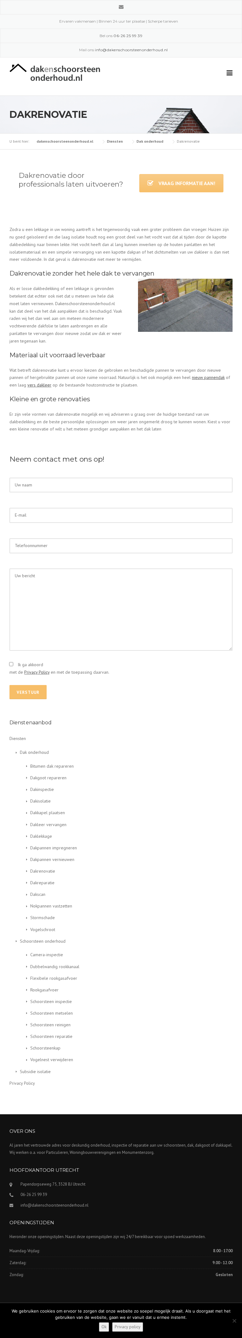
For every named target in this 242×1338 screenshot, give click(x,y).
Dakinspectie (42, 789)
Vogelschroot (42, 929)
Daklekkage (41, 836)
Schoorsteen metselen (51, 1013)
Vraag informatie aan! (186, 183)
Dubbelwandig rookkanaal (54, 966)
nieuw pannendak (208, 377)
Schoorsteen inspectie (51, 1001)
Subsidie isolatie (35, 1071)
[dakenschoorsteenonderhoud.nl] (54, 71)
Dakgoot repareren (48, 778)
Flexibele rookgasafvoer (53, 978)
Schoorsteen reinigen (50, 1025)
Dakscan (37, 894)
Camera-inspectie (46, 954)
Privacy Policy (36, 672)
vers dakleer (39, 385)
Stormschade (42, 917)
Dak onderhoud (34, 752)
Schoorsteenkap (45, 1048)
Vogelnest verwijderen (51, 1059)
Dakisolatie (40, 801)
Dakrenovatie (42, 871)
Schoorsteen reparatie (51, 1036)
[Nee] (234, 1321)
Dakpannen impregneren (53, 848)
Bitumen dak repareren (52, 766)
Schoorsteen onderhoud (43, 941)
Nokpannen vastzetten (51, 906)
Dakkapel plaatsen (47, 812)
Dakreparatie (42, 883)
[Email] (121, 7)
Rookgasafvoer (44, 990)
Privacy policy (128, 1327)
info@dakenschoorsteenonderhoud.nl (54, 1205)
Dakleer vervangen (48, 824)
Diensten (17, 738)
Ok (104, 1327)
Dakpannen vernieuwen (52, 859)
